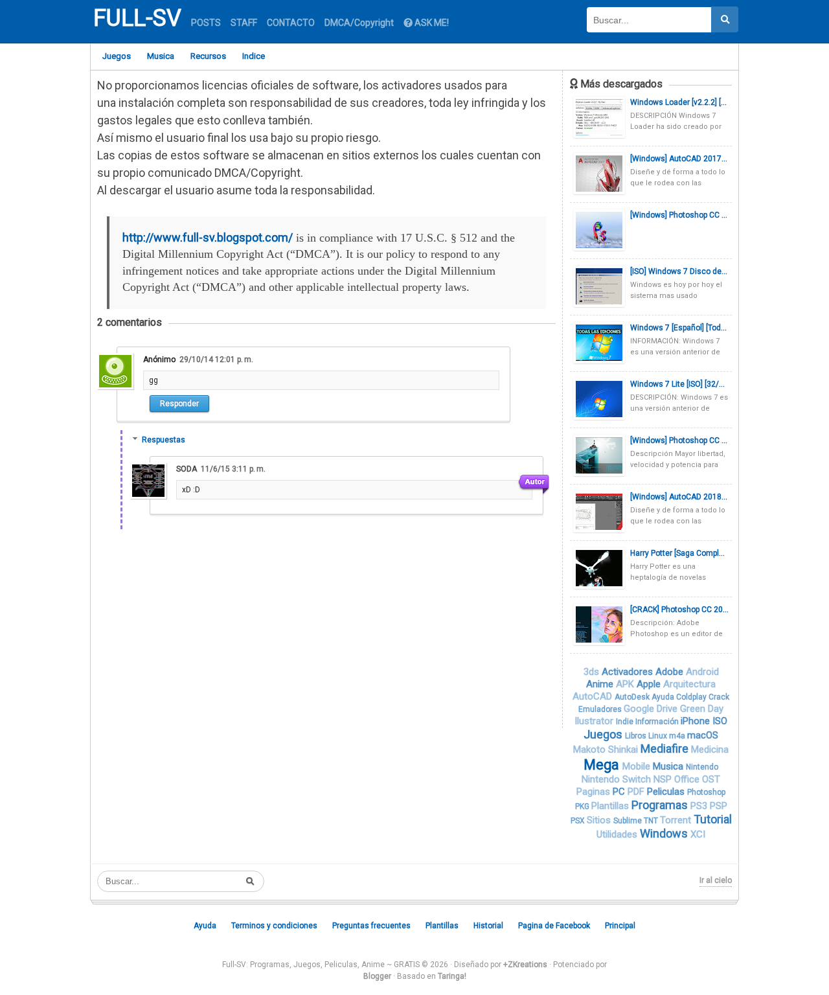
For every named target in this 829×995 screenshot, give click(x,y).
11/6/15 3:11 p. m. (233, 469)
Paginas (594, 791)
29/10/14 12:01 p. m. (216, 359)
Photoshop (706, 792)
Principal (620, 925)
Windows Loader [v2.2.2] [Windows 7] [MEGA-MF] (679, 102)
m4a (678, 735)
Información (658, 721)
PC (620, 791)
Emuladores (601, 709)
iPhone (696, 721)
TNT (652, 820)
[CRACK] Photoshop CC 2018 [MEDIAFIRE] (679, 609)
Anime (601, 684)
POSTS (206, 22)
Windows (665, 833)
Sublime (628, 820)
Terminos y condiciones (274, 925)
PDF (637, 791)
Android (702, 672)
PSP (718, 806)
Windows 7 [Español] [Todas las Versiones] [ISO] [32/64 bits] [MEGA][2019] (679, 327)
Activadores (628, 672)
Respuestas (163, 439)
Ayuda (664, 697)
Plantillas (611, 806)
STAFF (244, 22)
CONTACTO (291, 22)
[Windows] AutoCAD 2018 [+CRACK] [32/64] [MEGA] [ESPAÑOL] (679, 496)
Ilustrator (595, 721)
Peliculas (667, 791)
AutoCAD (594, 696)
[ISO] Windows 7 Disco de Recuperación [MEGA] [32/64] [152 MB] (679, 271)
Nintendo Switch (617, 779)
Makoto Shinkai (607, 749)
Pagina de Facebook (554, 925)
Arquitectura (689, 684)
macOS (702, 735)
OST (711, 779)
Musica (160, 56)
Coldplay (692, 697)
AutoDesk (633, 697)
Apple (650, 684)
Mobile (637, 766)
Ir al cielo (715, 880)
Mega (603, 765)
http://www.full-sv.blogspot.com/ (207, 237)
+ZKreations (525, 964)
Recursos (208, 56)
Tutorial (713, 819)
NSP (663, 779)
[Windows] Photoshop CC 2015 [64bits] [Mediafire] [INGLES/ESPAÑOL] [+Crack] (679, 440)
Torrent (677, 820)
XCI (697, 834)
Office (688, 779)
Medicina (710, 749)
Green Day (701, 709)
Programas (660, 805)
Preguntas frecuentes (371, 925)
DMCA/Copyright (359, 22)
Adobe (670, 672)
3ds (593, 672)
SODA (186, 469)
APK (626, 684)
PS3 (700, 806)
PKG (583, 806)
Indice (253, 56)
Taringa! (452, 976)
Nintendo (702, 767)
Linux (658, 735)
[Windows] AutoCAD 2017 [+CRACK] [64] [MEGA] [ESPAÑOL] (679, 158)
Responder (179, 403)
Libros (636, 735)
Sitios (600, 820)
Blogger (377, 976)
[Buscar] (724, 19)
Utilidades (618, 834)
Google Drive (652, 709)
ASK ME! (431, 22)
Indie (625, 721)
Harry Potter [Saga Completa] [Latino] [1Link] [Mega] (679, 553)
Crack (719, 697)
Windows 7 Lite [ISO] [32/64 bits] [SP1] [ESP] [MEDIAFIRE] (679, 384)
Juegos (116, 56)
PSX (579, 820)
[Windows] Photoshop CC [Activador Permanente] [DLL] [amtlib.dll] (679, 215)
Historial (488, 925)
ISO (719, 721)
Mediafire (666, 748)
